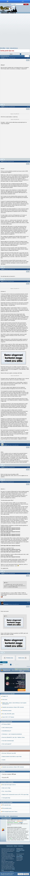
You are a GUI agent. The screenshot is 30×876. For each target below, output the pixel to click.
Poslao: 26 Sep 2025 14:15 (14, 604)
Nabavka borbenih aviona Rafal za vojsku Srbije (11, 756)
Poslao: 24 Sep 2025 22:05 (10, 573)
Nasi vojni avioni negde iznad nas (9, 784)
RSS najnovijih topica (6, 805)
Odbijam (26, 874)
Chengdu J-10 (5, 696)
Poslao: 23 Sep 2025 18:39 (13, 445)
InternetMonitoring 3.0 (6, 730)
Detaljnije (21, 822)
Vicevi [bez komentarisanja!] (8, 740)
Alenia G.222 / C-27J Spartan (8, 717)
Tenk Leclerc (4, 699)
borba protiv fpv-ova (14, 816)
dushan (3, 57)
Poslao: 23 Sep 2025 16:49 (9, 161)
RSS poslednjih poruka (6, 808)
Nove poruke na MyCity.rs (6, 721)
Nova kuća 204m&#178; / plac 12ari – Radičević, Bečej (13, 737)
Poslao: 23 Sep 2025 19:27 (10, 467)
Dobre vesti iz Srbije (6, 787)
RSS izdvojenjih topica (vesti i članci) (9, 811)
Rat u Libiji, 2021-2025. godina (8, 713)
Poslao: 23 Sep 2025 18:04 (9, 281)
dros (2, 161)
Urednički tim (20, 845)
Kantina (7, 816)
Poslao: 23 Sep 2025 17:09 (10, 269)
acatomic (6, 604)
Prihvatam (20, 874)
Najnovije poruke (10, 845)
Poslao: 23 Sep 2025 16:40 (10, 106)
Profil (3, 104)
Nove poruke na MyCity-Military (8, 693)
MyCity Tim (12, 871)
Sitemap (15, 845)
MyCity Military (2, 816)
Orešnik (3, 759)
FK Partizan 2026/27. (6, 724)
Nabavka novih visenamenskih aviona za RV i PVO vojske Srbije (15, 794)
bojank (2, 106)
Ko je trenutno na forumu (6, 818)
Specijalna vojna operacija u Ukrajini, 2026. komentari (13, 707)
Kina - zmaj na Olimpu (6, 791)
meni (7, 1)
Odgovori (5, 662)
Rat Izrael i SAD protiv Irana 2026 (9, 753)
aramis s (6, 445)
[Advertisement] (15, 31)
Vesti (17, 850)
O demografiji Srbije (6, 797)
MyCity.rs (20, 850)
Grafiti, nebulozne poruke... (7, 727)
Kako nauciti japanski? (6, 743)
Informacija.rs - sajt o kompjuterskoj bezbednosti (12, 734)
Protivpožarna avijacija (6, 710)
